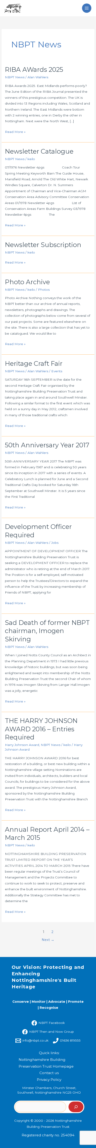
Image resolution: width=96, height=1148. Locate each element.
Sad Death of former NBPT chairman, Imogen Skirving (47, 631)
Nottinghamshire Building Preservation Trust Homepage (46, 1063)
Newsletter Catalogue (39, 151)
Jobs (54, 542)
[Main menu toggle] (87, 8)
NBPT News (14, 77)
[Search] (76, 1107)
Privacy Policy (49, 1079)
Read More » (15, 131)
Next (48, 940)
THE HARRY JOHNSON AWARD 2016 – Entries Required (41, 729)
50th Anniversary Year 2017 (47, 445)
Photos (44, 289)
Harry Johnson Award (22, 745)
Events (56, 371)
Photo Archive (27, 282)
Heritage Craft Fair (33, 363)
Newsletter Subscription (43, 245)
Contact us (49, 1073)
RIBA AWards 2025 (34, 69)
